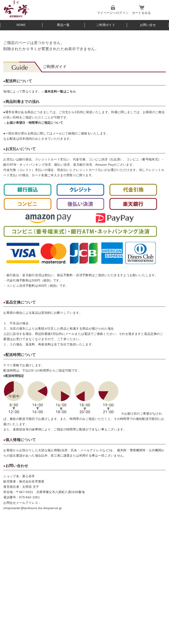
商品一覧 (63, 25)
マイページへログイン (113, 13)
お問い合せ (148, 25)
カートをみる (141, 13)
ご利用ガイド (105, 25)
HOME (21, 25)
